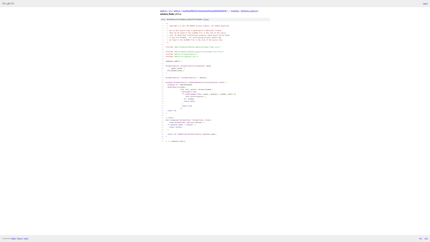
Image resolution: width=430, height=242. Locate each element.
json (426, 238)
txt (420, 238)
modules (235, 11)
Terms (26, 238)
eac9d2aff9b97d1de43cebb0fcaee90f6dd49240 (204, 11)
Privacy (19, 238)
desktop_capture (249, 11)
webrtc (163, 11)
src (170, 11)
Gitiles (13, 238)
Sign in (425, 3)
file (206, 19)
